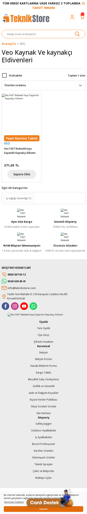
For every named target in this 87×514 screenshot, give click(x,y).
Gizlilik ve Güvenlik (43, 386)
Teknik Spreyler (43, 464)
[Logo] (26, 20)
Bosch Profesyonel (43, 444)
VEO (22, 44)
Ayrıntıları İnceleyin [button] (14, 501)
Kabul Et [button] (43, 509)
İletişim (43, 352)
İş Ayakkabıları (43, 437)
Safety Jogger (43, 423)
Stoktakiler (15, 75)
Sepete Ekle (21, 174)
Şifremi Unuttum (43, 341)
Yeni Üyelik (43, 328)
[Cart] (82, 17)
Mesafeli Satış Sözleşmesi (43, 379)
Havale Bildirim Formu (43, 365)
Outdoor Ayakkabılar (43, 430)
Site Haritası (43, 413)
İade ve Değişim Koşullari (43, 392)
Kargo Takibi (43, 372)
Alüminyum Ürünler (43, 457)
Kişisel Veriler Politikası (43, 399)
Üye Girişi (43, 335)
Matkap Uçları (43, 477)
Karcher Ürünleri (43, 450)
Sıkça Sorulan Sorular (43, 406)
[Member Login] (72, 17)
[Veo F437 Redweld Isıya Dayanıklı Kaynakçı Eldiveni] (22, 114)
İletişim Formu (43, 359)
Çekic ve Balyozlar (43, 471)
